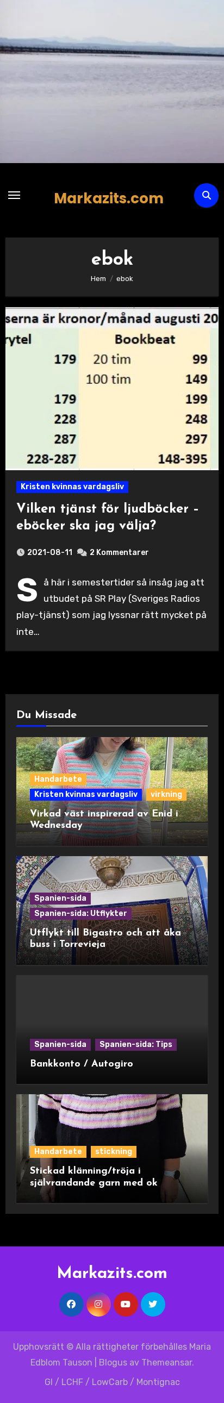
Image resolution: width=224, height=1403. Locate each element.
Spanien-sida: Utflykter (80, 913)
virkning (166, 794)
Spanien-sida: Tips (135, 1044)
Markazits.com (109, 198)
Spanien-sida (60, 898)
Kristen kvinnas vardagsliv (72, 486)
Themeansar (166, 1362)
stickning (113, 1151)
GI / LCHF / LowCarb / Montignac (112, 1382)
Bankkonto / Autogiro (81, 1064)
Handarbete (58, 779)
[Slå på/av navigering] (14, 195)
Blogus (113, 1362)
